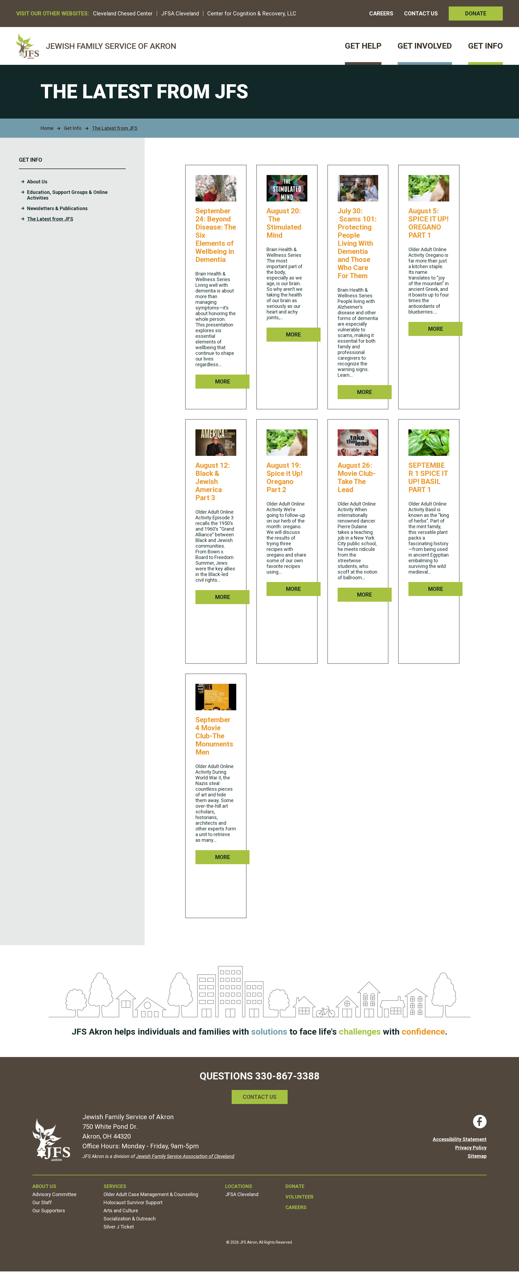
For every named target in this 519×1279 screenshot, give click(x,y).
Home (47, 128)
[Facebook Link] (480, 1121)
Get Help (363, 46)
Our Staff (42, 1202)
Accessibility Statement (460, 1139)
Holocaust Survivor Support (133, 1202)
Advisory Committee (54, 1194)
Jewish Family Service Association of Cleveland (185, 1156)
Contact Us (421, 13)
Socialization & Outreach (130, 1218)
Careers (381, 13)
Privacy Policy (471, 1147)
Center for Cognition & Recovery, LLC (251, 13)
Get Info (485, 46)
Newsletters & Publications (57, 208)
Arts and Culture (121, 1210)
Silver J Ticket (119, 1227)
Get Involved (425, 46)
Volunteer (299, 1197)
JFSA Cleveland (180, 13)
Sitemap (477, 1156)
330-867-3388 (287, 1076)
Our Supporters (48, 1210)
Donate (475, 13)
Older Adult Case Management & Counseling (151, 1194)
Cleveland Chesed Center (123, 13)
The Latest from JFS (50, 219)
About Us (37, 181)
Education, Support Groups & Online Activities (67, 195)
